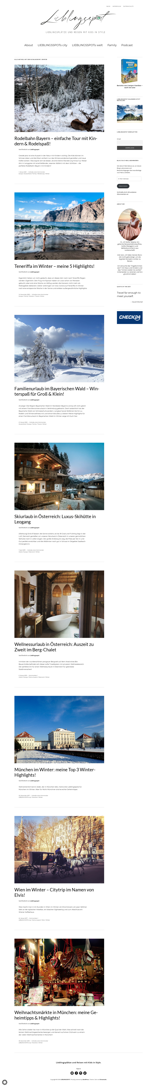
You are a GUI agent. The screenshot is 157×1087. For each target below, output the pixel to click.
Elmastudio (103, 1079)
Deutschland (27, 173)
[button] (4, 1082)
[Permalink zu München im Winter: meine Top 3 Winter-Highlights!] (59, 763)
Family (112, 45)
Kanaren (31, 296)
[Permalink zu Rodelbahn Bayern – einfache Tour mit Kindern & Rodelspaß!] (59, 131)
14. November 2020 (24, 294)
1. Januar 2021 (22, 172)
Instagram (80, 1074)
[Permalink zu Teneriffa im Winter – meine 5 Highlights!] (59, 259)
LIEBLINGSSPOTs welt (87, 45)
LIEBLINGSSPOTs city (52, 45)
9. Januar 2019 (23, 675)
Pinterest (72, 1074)
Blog (108, 6)
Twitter (85, 1074)
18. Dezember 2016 (24, 1041)
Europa (21, 173)
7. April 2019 (22, 550)
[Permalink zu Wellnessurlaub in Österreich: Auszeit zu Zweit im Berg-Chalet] (59, 637)
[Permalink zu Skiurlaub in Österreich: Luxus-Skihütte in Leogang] (59, 509)
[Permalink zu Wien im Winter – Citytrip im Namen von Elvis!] (59, 883)
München (35, 797)
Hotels (20, 552)
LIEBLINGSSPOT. (65, 1079)
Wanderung (40, 173)
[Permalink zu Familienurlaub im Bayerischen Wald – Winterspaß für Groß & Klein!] (59, 382)
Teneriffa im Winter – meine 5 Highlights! (54, 266)
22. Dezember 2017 (24, 795)
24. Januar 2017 (23, 918)
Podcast (127, 45)
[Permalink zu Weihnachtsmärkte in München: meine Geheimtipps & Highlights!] (59, 1005)
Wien (43, 920)
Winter (47, 173)
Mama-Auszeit (33, 677)
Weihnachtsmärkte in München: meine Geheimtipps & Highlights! (56, 1015)
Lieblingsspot (34, 149)
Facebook (76, 1074)
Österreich (32, 552)
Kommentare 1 (33, 675)
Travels (37, 296)
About (28, 45)
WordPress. (86, 1079)
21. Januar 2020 (23, 422)
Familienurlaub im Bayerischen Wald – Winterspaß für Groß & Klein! (56, 391)
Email (119, 139)
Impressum (117, 6)
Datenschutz (128, 6)
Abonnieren (123, 186)
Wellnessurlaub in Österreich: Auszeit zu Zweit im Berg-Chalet (54, 647)
